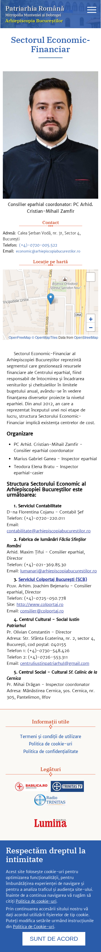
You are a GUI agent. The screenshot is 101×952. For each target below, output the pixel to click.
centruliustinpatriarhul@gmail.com (54, 663)
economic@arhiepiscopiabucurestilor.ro (48, 251)
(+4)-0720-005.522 (38, 245)
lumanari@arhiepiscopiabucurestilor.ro (58, 571)
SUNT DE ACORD (54, 938)
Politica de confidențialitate (50, 751)
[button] (50, 299)
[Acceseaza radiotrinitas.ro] (50, 800)
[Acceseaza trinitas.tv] (67, 786)
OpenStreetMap (86, 337)
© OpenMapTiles (45, 337)
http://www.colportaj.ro (40, 604)
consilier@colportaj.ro (42, 611)
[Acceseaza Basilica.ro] (31, 786)
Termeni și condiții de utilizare (50, 736)
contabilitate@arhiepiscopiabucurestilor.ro (49, 530)
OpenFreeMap (20, 337)
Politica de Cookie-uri (33, 926)
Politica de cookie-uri (50, 744)
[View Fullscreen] (90, 277)
